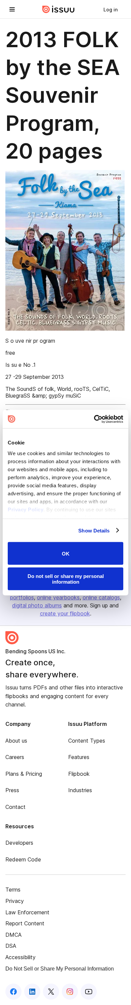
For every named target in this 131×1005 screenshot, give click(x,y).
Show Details (94, 530)
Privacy (14, 901)
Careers (14, 757)
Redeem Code (23, 859)
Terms (12, 889)
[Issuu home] (58, 9)
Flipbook (79, 773)
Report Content (24, 923)
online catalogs (101, 597)
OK (66, 553)
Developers (19, 842)
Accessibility (20, 957)
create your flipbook (65, 613)
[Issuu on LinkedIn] (32, 992)
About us (16, 740)
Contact (15, 807)
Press (12, 790)
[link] (110, 9)
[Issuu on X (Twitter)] (51, 992)
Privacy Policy (25, 509)
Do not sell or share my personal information (66, 578)
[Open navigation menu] (12, 9)
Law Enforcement (27, 912)
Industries (80, 790)
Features (78, 757)
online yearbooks (58, 597)
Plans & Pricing (23, 773)
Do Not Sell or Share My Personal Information (59, 969)
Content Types (86, 740)
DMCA (13, 934)
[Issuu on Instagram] (70, 992)
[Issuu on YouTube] (89, 992)
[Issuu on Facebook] (13, 992)
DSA (10, 945)
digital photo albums (37, 605)
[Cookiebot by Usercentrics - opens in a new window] (94, 419)
